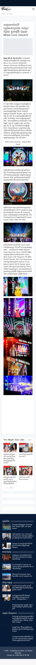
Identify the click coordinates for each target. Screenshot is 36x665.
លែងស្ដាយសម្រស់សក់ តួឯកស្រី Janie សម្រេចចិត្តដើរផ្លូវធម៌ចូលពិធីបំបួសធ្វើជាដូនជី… (22, 607)
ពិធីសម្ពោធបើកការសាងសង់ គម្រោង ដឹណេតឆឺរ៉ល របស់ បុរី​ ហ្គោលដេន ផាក (22, 575)
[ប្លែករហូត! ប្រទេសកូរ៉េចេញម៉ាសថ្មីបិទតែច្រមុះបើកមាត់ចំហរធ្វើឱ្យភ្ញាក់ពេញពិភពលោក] (6, 546)
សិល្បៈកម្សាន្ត (6, 444)
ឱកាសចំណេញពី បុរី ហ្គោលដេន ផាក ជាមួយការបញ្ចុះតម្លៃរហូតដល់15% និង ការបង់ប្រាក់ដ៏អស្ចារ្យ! (22, 566)
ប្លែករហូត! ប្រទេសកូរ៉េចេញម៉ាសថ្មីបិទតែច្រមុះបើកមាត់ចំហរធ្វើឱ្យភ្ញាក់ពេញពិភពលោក (22, 545)
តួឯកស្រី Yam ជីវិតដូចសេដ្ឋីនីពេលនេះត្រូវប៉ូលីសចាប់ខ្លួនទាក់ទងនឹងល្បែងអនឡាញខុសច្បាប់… (23, 629)
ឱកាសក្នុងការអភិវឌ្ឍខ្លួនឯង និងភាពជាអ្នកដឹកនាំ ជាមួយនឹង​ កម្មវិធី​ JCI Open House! (22, 526)
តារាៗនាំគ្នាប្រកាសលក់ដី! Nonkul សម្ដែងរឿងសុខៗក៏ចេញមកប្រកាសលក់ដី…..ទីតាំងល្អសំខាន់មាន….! (21, 597)
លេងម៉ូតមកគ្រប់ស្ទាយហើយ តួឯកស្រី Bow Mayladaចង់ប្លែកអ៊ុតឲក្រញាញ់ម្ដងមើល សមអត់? (22, 588)
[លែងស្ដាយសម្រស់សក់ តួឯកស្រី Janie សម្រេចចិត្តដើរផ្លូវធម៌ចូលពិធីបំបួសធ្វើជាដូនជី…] (10, 470)
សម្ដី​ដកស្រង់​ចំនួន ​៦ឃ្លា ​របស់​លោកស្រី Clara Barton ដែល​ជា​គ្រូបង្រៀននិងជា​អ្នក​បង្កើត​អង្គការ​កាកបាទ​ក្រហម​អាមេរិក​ (22, 536)
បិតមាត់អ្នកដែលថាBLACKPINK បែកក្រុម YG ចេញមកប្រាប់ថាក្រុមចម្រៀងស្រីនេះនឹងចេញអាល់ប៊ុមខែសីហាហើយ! (22, 638)
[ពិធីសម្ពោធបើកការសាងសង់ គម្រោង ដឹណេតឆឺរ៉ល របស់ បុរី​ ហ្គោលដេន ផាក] (6, 576)
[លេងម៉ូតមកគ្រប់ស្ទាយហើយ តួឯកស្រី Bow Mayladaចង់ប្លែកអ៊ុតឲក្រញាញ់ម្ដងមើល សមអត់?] (10, 447)
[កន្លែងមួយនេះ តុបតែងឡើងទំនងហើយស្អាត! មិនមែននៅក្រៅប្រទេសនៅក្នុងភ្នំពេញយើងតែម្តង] (6, 557)
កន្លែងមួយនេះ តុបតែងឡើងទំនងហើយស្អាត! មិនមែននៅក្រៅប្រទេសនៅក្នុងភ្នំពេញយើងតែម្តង (22, 557)
